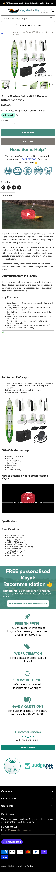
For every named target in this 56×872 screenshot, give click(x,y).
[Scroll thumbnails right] (52, 85)
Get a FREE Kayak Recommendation (28, 603)
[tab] (7, 195)
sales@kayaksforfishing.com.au (17, 830)
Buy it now (28, 141)
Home (4, 33)
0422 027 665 (29, 159)
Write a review (28, 747)
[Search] (51, 18)
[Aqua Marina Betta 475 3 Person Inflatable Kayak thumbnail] (5, 85)
